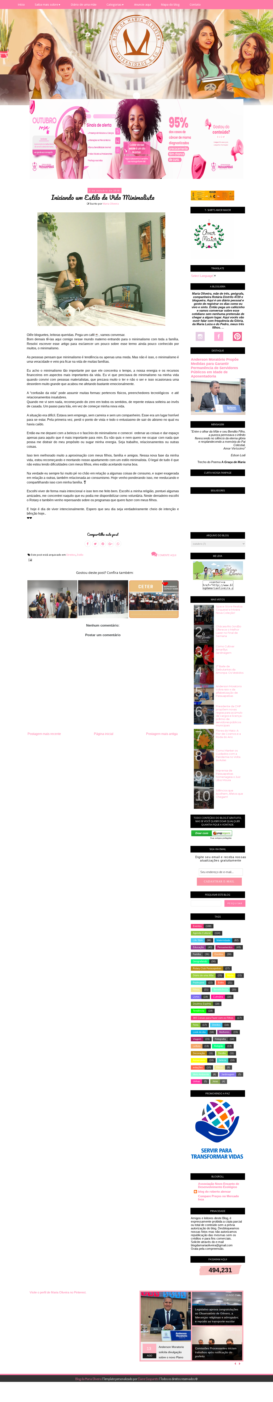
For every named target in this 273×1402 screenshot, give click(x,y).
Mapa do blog (170, 4)
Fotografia (220, 1039)
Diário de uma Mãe (203, 975)
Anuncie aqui (142, 4)
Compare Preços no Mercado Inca (218, 1197)
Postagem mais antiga (162, 734)
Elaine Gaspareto (148, 1379)
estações (198, 1067)
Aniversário (199, 1060)
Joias (215, 1081)
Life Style (198, 940)
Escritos (218, 954)
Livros (196, 996)
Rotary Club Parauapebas (207, 968)
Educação (198, 947)
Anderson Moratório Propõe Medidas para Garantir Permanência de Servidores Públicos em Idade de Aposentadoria (215, 367)
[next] (239, 1363)
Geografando (200, 961)
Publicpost (198, 982)
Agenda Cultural (202, 933)
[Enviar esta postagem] (29, 559)
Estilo (80, 554)
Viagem (197, 1039)
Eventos (197, 926)
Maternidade (223, 940)
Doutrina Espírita (202, 1003)
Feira (195, 1025)
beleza (222, 1060)
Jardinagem (227, 1074)
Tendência (198, 1010)
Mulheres (224, 1032)
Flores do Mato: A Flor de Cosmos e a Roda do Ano (228, 734)
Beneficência (221, 989)
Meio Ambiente (201, 1074)
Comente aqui (166, 555)
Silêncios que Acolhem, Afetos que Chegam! (229, 793)
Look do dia (199, 1032)
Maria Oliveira (111, 203)
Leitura (196, 1046)
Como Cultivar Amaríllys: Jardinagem (225, 649)
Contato (195, 4)
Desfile (222, 1053)
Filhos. (196, 989)
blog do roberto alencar (214, 1191)
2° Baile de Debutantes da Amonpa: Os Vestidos (229, 669)
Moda (230, 975)
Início (21, 4)
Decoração (199, 1053)
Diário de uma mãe (84, 4)
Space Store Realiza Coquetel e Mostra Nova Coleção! (229, 609)
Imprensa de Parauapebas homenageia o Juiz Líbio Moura (228, 775)
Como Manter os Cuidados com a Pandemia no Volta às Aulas (228, 755)
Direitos (71, 554)
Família (197, 954)
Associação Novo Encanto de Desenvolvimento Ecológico (218, 1185)
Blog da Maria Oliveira (88, 1379)
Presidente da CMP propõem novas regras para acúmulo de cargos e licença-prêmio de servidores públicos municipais (229, 716)
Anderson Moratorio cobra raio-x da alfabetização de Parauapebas (229, 691)
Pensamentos (224, 947)
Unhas (196, 1081)
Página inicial (103, 734)
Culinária (218, 996)
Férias (219, 1067)
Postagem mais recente (44, 734)
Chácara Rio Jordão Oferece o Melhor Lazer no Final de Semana (228, 631)
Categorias (115, 4)
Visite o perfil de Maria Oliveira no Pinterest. (58, 1292)
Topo (263, 1396)
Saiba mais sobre (48, 4)
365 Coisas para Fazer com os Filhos (213, 1018)
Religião (218, 1046)
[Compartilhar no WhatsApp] (118, 544)
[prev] (235, 1363)
